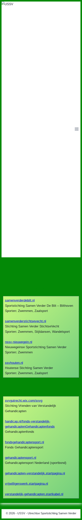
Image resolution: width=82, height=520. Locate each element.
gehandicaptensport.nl (20, 457)
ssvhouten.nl (14, 363)
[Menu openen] (76, 129)
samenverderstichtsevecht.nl (25, 321)
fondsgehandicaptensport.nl (24, 442)
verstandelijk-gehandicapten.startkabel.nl (34, 494)
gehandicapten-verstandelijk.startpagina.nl (35, 473)
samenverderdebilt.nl (20, 300)
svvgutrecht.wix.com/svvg (23, 400)
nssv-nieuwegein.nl (18, 342)
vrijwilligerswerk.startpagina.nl (26, 483)
